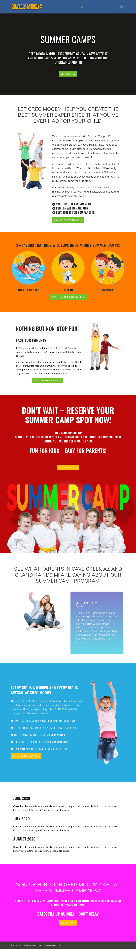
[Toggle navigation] (121, 6)
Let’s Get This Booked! (47, 380)
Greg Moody (23, 945)
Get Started (68, 73)
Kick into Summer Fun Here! (68, 296)
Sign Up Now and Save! (68, 219)
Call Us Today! (68, 467)
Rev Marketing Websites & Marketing (46, 945)
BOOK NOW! (68, 922)
